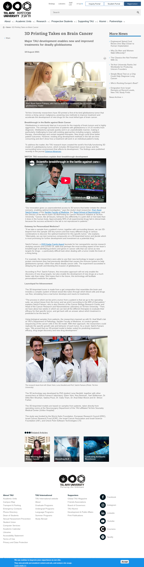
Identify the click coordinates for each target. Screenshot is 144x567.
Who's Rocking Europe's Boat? (124, 83)
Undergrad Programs (44, 509)
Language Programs (44, 512)
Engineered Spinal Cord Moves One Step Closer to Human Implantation (122, 43)
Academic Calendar (12, 529)
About (37, 502)
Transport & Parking (12, 505)
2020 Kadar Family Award (52, 244)
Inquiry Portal (94, 4)
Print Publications (75, 515)
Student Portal (114, 4)
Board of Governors (76, 505)
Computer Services (11, 525)
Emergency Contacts (12, 509)
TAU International (43, 495)
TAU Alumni (73, 509)
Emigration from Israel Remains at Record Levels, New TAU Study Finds (123, 90)
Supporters (73, 495)
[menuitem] (52, 4)
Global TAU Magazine (77, 498)
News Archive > (116, 97)
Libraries (61, 4)
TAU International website (46, 498)
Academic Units (23, 21)
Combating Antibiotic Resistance (95, 458)
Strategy (52, 4)
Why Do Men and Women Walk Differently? (122, 51)
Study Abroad (41, 519)
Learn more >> (20, 565)
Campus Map (9, 502)
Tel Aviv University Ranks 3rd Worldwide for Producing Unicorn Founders (123, 66)
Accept (125, 562)
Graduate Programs (44, 505)
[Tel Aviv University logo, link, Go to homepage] (17, 10)
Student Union (9, 522)
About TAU (8, 495)
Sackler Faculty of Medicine (57, 212)
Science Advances (53, 151)
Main (8, 38)
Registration (132, 4)
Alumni (102, 21)
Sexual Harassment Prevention (17, 519)
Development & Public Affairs (80, 512)
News (8, 27)
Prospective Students (62, 21)
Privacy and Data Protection (15, 542)
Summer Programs (43, 515)
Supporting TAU (86, 21)
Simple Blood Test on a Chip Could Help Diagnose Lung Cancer (123, 76)
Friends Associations (77, 502)
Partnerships (116, 21)
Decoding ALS (62, 459)
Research (41, 21)
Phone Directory (10, 512)
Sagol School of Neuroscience (87, 212)
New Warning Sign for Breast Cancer (36, 458)
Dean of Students (11, 515)
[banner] (72, 12)
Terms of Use (9, 539)
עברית (79, 4)
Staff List (70, 4)
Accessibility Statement (13, 535)
